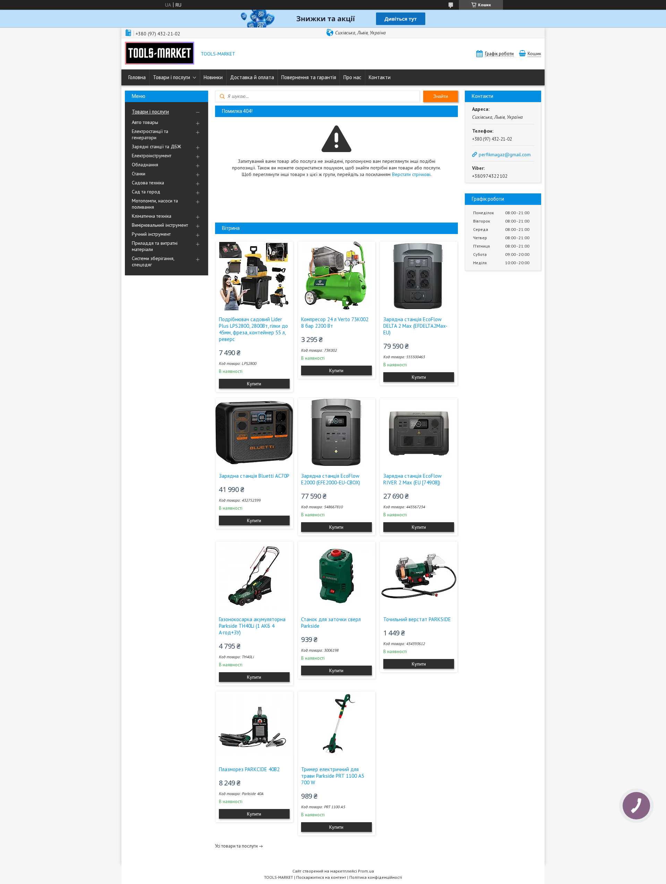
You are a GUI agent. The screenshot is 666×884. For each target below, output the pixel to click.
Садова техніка (148, 183)
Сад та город (146, 192)
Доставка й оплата (252, 77)
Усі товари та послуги (236, 846)
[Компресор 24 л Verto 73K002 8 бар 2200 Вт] (336, 276)
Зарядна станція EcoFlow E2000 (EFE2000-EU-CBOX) (330, 479)
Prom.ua (366, 871)
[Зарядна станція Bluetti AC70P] (254, 432)
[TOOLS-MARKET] (159, 54)
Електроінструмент (151, 155)
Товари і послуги (171, 77)
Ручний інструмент (151, 234)
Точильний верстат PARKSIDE (417, 619)
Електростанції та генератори (150, 134)
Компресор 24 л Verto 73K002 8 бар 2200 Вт (334, 322)
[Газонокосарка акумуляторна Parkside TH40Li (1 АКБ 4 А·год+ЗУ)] (254, 576)
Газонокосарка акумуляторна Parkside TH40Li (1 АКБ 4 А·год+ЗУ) (252, 626)
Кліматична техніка (151, 216)
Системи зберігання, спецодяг (153, 261)
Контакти (380, 77)
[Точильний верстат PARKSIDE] (419, 576)
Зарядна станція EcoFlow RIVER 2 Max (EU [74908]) (412, 479)
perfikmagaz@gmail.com (505, 154)
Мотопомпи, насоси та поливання (155, 204)
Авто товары (145, 122)
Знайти (440, 96)
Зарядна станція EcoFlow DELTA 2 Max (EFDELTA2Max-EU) (415, 326)
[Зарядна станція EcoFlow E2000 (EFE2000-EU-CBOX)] (336, 432)
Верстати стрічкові (411, 174)
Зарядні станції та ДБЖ (156, 146)
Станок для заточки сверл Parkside (331, 622)
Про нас (352, 77)
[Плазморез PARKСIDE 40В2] (254, 726)
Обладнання (145, 164)
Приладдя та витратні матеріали (155, 246)
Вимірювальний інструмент (160, 225)
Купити (254, 384)
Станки (138, 173)
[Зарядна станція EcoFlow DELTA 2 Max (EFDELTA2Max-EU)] (419, 276)
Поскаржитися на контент (321, 877)
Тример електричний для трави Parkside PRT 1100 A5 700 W (332, 776)
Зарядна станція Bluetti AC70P (254, 476)
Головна (137, 77)
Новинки (213, 77)
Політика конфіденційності (375, 877)
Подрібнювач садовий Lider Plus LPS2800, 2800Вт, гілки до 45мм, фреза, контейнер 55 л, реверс (253, 329)
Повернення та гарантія (308, 77)
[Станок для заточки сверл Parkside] (336, 576)
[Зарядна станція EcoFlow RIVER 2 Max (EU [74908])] (419, 432)
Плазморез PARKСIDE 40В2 (249, 769)
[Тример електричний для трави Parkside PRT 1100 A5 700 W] (336, 726)
